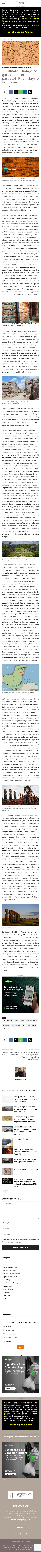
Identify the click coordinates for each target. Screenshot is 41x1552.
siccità (12, 1028)
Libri (4, 1298)
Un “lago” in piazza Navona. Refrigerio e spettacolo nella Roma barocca (25, 1109)
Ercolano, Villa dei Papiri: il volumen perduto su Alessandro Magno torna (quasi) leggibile (30, 1056)
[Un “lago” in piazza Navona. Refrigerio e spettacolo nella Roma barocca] (7, 1108)
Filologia (8, 1280)
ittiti (23, 1025)
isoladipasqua (16, 1025)
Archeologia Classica (10, 1270)
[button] (3, 3)
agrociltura (11, 1018)
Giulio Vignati (8, 86)
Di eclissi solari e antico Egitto (26, 1169)
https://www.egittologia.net (20, 1520)
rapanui (5, 1028)
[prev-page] (3, 1191)
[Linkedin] (25, 92)
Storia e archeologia (25, 67)
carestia (19, 1018)
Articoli (10, 39)
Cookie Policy (16, 1542)
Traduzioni (7, 1295)
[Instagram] (20, 1534)
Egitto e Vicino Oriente (13, 67)
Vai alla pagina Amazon (20, 31)
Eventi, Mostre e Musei (11, 1267)
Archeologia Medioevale (11, 1273)
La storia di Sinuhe (21, 1139)
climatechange (7, 1020)
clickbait (26, 1018)
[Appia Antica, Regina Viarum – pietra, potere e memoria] (7, 1161)
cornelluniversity (19, 1020)
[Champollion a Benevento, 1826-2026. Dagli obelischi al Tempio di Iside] (7, 1099)
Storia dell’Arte (8, 1289)
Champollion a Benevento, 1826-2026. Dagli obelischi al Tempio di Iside (25, 1099)
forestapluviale (14, 1023)
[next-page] (6, 1191)
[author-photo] (20, 1072)
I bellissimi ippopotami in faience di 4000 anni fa (10, 1054)
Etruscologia (7, 1286)
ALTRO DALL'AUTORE (27, 1091)
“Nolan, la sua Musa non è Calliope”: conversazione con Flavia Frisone (25, 1151)
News (5, 1264)
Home (4, 39)
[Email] (30, 92)
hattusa (30, 1023)
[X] (16, 92)
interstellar (6, 1025)
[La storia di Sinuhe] (7, 1145)
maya (28, 1025)
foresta (5, 1023)
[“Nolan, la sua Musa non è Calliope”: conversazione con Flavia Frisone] (7, 1151)
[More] (35, 92)
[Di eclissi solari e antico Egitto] (7, 1171)
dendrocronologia (31, 1020)
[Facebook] (11, 92)
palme (34, 1025)
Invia (20, 1347)
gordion (23, 1023)
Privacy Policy (26, 1542)
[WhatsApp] (20, 92)
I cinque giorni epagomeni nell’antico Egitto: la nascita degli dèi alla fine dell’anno (25, 1119)
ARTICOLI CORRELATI (10, 1091)
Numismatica (7, 1292)
